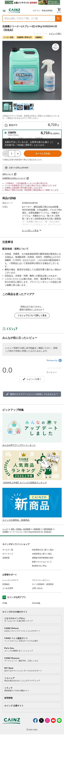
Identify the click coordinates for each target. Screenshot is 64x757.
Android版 (36, 603)
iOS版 (4, 603)
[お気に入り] (55, 47)
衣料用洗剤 (47, 529)
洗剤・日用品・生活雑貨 (20, 529)
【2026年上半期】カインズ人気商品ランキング (24, 482)
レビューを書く (55, 34)
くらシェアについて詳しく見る (32, 315)
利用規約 (6, 584)
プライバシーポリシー (41, 580)
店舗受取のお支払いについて (14, 178)
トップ (5, 529)
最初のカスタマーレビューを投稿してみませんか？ (34, 394)
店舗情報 (6, 558)
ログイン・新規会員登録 (43, 11)
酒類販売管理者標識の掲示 (42, 558)
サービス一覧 (7, 550)
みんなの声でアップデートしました (19, 445)
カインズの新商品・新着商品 (15, 520)
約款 (32, 348)
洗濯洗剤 (36, 529)
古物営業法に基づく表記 (42, 554)
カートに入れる (42, 153)
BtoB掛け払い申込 (39, 566)
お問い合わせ (37, 588)
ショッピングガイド (10, 580)
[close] (58, 143)
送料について (7, 174)
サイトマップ (7, 554)
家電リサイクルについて (42, 562)
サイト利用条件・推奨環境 (42, 584)
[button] (58, 18)
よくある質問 (7, 588)
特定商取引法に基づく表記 (42, 550)
